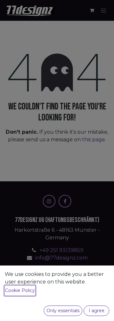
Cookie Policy (20, 290)
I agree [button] (96, 310)
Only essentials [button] (63, 310)
